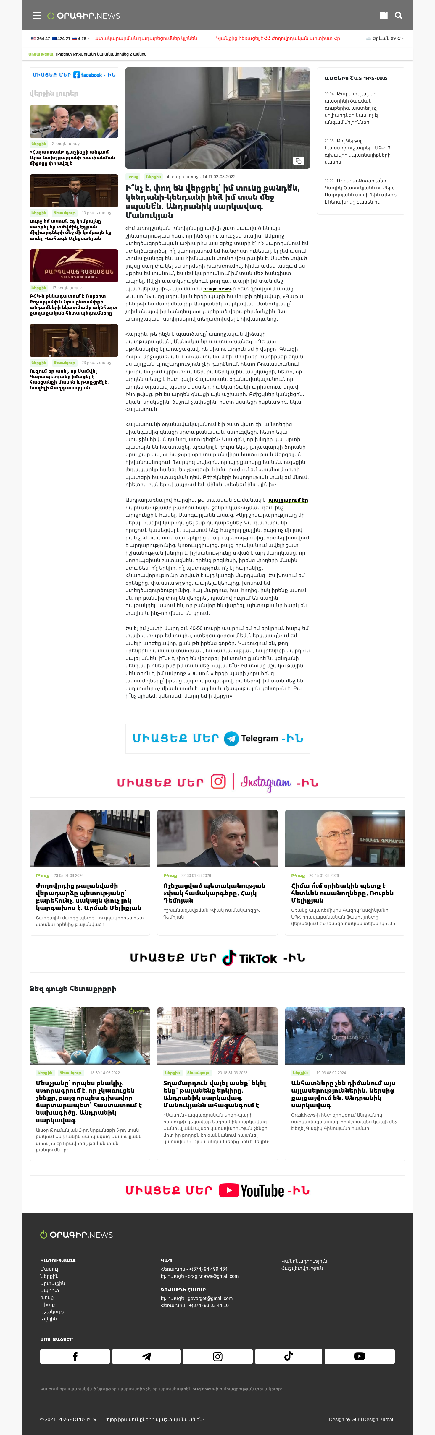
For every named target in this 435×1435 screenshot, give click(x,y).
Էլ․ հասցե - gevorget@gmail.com (197, 1298)
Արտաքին (52, 1283)
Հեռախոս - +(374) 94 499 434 (194, 1269)
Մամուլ (49, 1269)
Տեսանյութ (65, 212)
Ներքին (38, 143)
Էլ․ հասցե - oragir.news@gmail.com (200, 1276)
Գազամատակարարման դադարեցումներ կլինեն (101, 38)
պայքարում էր (288, 499)
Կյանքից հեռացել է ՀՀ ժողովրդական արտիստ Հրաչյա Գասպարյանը (268, 38)
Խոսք (47, 1297)
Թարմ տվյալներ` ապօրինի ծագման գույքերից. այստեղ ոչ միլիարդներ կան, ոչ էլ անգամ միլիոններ (351, 108)
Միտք (47, 1304)
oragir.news (217, 288)
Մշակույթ (52, 1311)
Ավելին (48, 1318)
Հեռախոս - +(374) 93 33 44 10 (195, 1305)
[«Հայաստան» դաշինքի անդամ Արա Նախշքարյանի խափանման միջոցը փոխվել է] (74, 121)
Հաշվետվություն (302, 1268)
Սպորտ (49, 1290)
